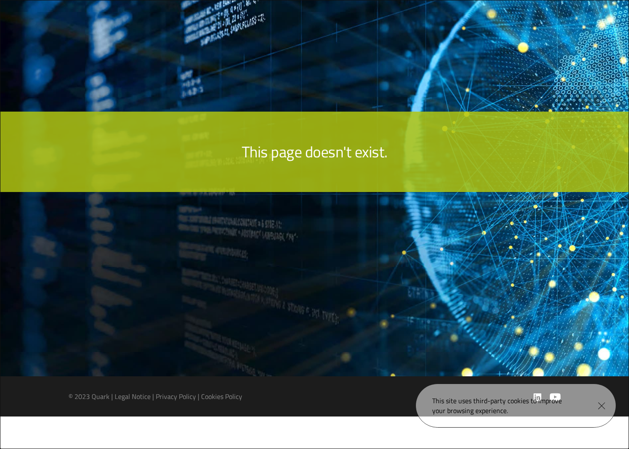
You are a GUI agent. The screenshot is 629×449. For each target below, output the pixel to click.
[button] (601, 406)
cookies (518, 401)
